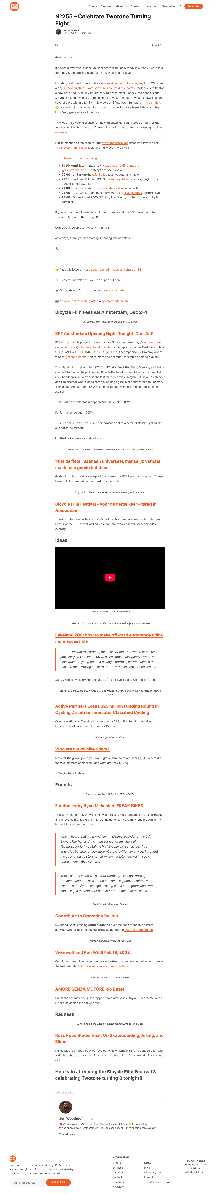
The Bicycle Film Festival (71, 147)
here (118, 280)
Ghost (193, 1172)
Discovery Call (152, 1172)
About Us (121, 6)
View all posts (67, 1134)
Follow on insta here (91, 966)
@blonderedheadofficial (93, 347)
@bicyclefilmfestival (111, 188)
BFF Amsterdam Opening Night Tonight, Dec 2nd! (104, 333)
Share (155, 45)
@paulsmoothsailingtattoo (119, 165)
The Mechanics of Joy (157, 1182)
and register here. (117, 966)
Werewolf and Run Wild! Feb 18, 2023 (92, 952)
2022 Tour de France (138, 929)
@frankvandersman (75, 170)
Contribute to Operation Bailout (86, 915)
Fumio (203, 1172)
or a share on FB (130, 269)
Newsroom (151, 6)
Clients (92, 6)
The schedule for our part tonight (77, 158)
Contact (136, 6)
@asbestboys (133, 192)
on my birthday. (150, 102)
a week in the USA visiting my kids (127, 83)
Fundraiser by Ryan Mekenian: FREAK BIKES (99, 805)
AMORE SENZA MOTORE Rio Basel (89, 989)
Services (106, 6)
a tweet (93, 269)
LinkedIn (149, 1177)
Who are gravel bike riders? (82, 748)
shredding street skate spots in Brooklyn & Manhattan (99, 88)
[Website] (92, 1118)
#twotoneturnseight (115, 142)
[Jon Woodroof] (58, 31)
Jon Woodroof (71, 30)
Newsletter (168, 6)
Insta (147, 1167)
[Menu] (207, 6)
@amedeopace (65, 347)
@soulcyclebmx (119, 179)
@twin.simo (147, 342)
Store (147, 1162)
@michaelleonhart (77, 357)
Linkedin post (109, 269)
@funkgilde (99, 174)
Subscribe (193, 6)
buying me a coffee (113, 290)
